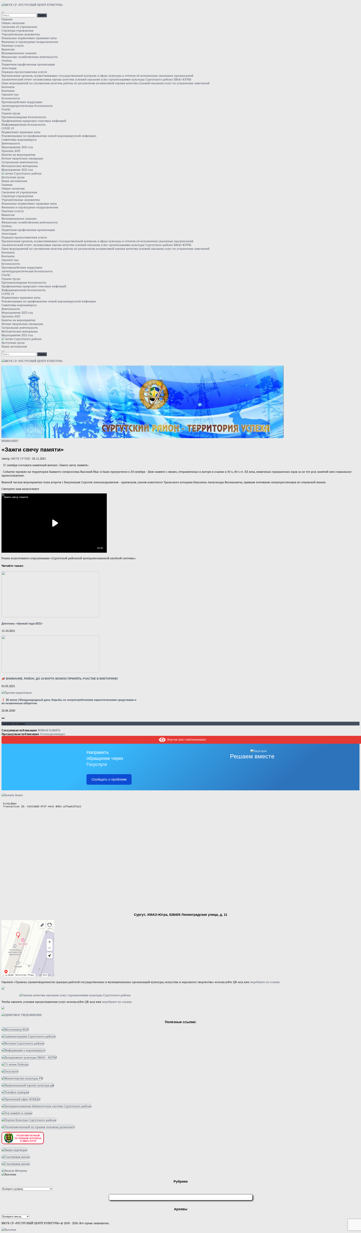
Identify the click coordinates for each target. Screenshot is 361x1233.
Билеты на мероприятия (18, 154)
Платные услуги (13, 45)
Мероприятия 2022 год (17, 169)
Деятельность (11, 143)
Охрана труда (11, 113)
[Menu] (3, 12)
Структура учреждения (17, 30)
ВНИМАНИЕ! (10, 441)
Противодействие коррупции (22, 102)
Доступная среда (13, 177)
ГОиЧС (6, 109)
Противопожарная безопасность (24, 117)
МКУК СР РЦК (20, 458)
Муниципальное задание (19, 53)
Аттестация (9, 68)
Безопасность (11, 98)
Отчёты (7, 60)
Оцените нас (10, 94)
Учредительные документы (21, 34)
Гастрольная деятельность (20, 162)
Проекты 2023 (11, 151)
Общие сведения (13, 23)
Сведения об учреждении (19, 27)
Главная (7, 19)
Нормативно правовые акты (21, 132)
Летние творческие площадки (22, 158)
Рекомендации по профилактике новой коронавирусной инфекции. (49, 136)
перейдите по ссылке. (265, 982)
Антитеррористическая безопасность (27, 106)
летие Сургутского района (23, 173)
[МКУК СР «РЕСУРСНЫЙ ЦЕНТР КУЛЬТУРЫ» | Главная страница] (32, 5)
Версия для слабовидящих (186, 739)
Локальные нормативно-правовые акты (29, 38)
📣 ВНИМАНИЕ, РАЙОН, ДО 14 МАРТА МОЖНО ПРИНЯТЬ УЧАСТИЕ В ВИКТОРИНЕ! (60, 678)
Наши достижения (14, 181)
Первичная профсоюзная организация (28, 64)
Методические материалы (20, 166)
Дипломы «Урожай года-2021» (22, 623)
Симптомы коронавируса (19, 139)
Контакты (8, 87)
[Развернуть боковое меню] (3, 718)
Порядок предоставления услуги (24, 72)
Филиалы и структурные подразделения (30, 42)
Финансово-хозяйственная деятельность (30, 57)
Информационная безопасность (24, 124)
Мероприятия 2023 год (17, 147)
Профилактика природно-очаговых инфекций (34, 121)
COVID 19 (8, 128)
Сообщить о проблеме (109, 779)
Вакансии (8, 49)
